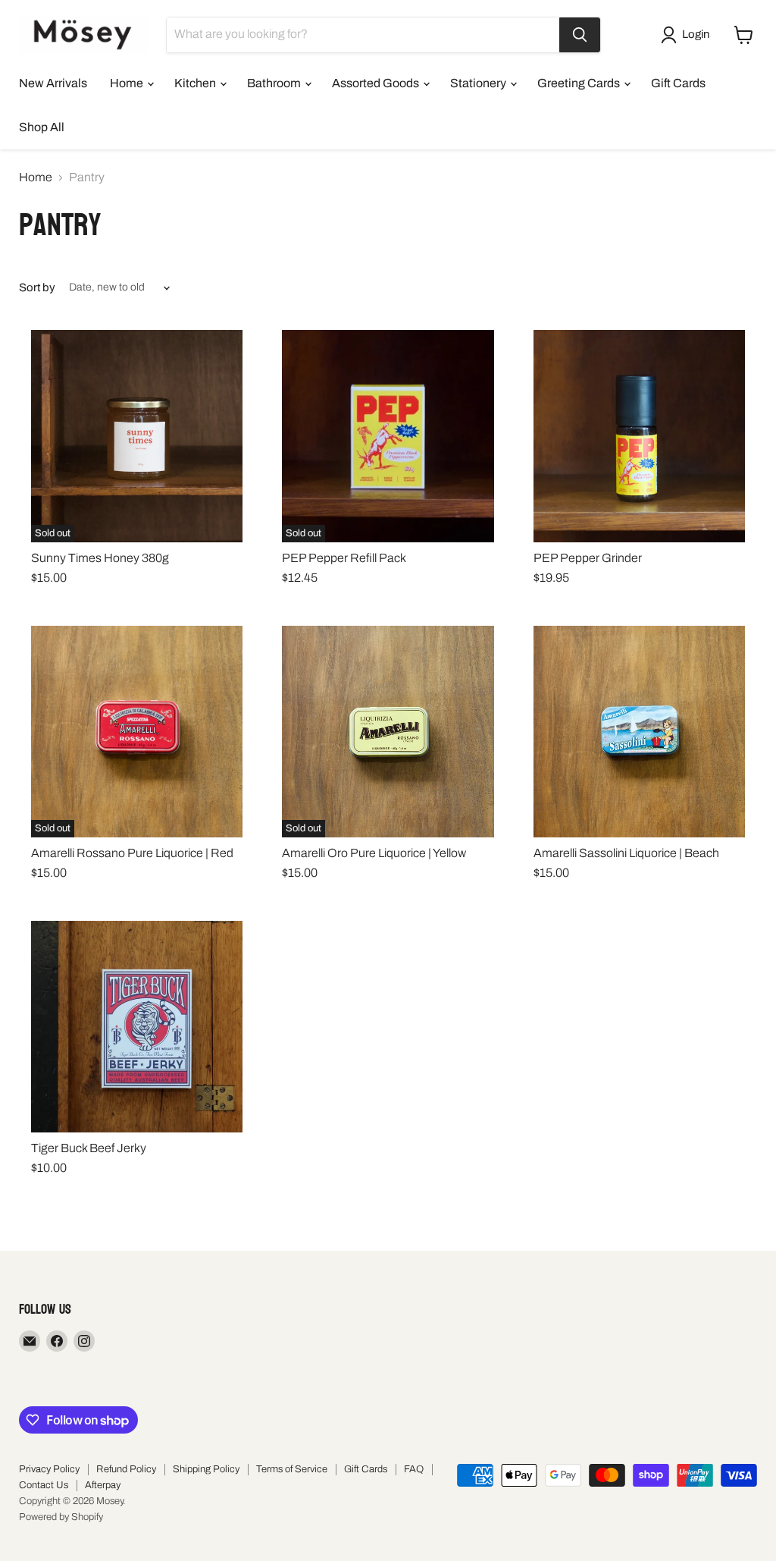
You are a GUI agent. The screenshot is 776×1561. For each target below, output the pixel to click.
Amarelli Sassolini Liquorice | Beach (626, 852)
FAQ (414, 1469)
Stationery (479, 83)
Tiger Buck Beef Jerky (88, 1148)
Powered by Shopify (61, 1517)
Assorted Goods (376, 83)
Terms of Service (291, 1469)
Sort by (37, 287)
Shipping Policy (206, 1469)
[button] (688, 35)
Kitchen (196, 83)
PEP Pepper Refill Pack (344, 557)
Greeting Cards (579, 83)
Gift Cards (678, 83)
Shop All (41, 127)
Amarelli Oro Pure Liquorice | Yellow (374, 852)
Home (128, 83)
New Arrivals (53, 83)
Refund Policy (126, 1469)
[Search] (579, 34)
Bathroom (275, 83)
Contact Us (43, 1485)
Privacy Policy (49, 1469)
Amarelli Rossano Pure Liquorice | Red (132, 852)
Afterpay (102, 1485)
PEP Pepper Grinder (588, 557)
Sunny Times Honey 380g (100, 557)
